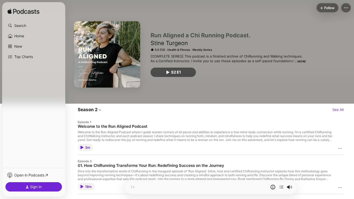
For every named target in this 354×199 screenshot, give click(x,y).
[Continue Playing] (281, 187)
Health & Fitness (178, 50)
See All (338, 110)
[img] (23, 11)
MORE (302, 61)
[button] (34, 25)
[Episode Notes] (273, 187)
